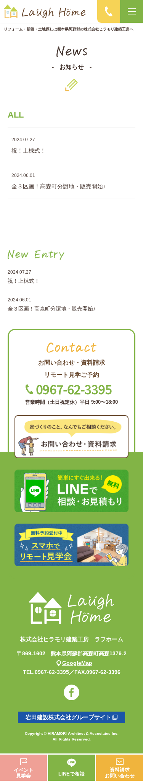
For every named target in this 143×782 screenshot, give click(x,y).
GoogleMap (77, 663)
